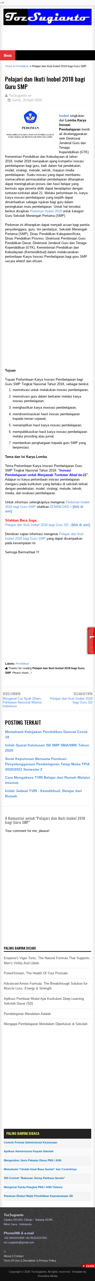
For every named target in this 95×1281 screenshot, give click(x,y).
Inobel (64, 116)
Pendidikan (22, 663)
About (7, 1256)
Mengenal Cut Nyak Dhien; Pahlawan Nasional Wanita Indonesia (22, 702)
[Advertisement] (47, 38)
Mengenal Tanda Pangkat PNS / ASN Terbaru (33, 1187)
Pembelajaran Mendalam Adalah (27, 1014)
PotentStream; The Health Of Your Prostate (36, 973)
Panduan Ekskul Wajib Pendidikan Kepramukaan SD (38, 1195)
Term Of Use (12, 1260)
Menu (8, 55)
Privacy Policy (47, 1260)
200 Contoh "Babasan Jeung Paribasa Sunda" (34, 1178)
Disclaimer (29, 1260)
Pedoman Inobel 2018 (46, 211)
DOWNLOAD (59, 507)
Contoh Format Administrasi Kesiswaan (30, 1142)
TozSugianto (14, 1215)
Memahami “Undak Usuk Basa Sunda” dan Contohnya (40, 1169)
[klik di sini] (80, 525)
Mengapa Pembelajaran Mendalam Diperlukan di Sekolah (45, 1024)
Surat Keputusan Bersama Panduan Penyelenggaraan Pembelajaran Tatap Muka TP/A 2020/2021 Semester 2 (47, 764)
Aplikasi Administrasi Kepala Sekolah (28, 1151)
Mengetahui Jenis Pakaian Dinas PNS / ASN (32, 1160)
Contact (19, 1256)
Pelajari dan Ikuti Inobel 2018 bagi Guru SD (36, 525)
